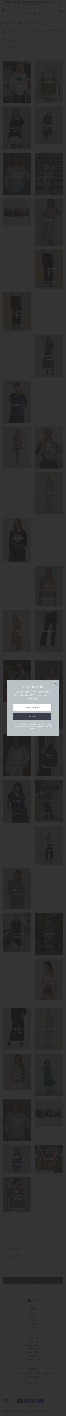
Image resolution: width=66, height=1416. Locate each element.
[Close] (55, 683)
